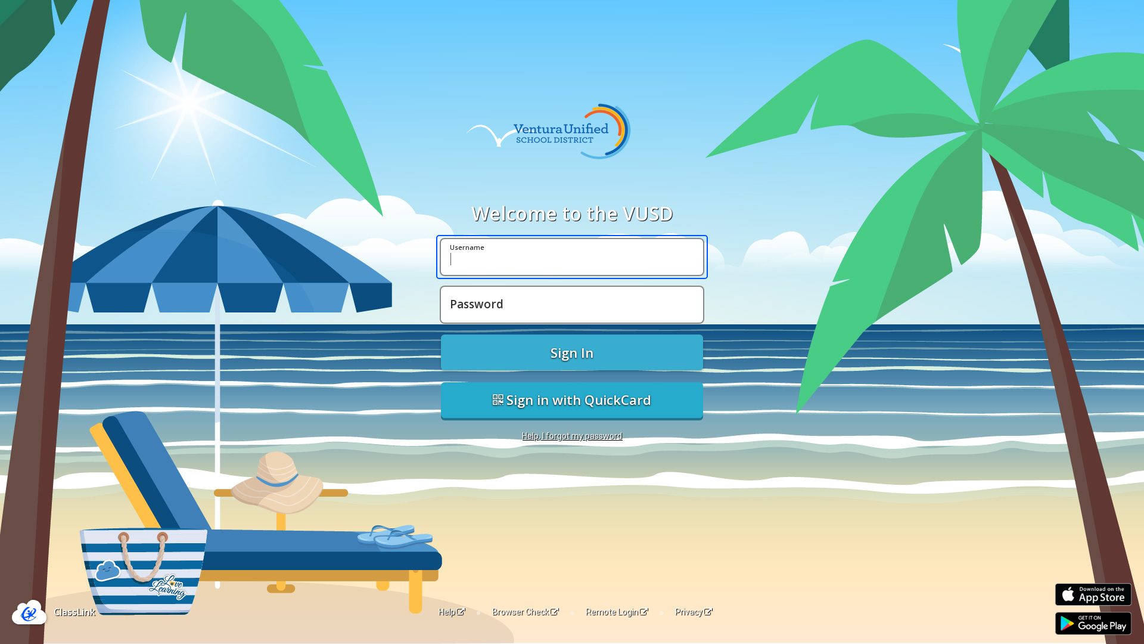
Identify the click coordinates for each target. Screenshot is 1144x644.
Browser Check (520, 612)
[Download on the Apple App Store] (1093, 594)
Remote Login (612, 612)
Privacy (688, 612)
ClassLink (74, 611)
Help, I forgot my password (572, 436)
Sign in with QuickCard (577, 399)
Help (447, 612)
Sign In (572, 352)
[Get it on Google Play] (1093, 623)
